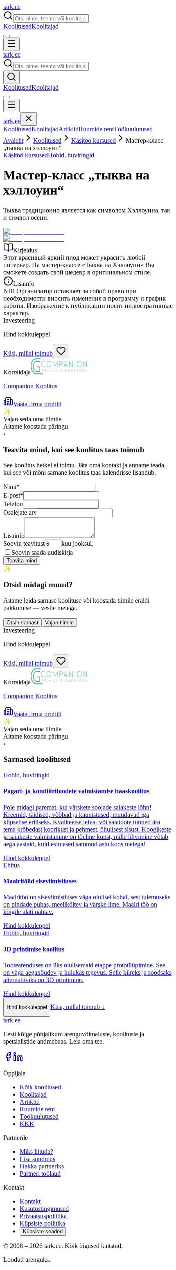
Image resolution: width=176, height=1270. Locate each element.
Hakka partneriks (42, 1166)
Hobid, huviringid (71, 155)
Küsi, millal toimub (28, 353)
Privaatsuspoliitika (43, 1215)
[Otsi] (11, 77)
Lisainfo (14, 535)
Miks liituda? (36, 1151)
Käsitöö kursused (93, 140)
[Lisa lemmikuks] (61, 351)
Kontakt (30, 1201)
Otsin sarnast (22, 623)
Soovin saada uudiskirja (42, 552)
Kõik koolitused (40, 1087)
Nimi (11, 486)
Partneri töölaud (40, 1173)
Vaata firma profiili (37, 403)
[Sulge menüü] (28, 119)
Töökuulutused (133, 129)
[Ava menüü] (11, 44)
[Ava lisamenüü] (6, 36)
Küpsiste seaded (43, 1231)
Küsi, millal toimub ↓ (77, 1006)
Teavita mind (22, 561)
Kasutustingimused (44, 1208)
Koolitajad (45, 26)
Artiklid (69, 129)
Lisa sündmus (37, 1158)
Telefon (13, 503)
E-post (13, 495)
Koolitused (17, 26)
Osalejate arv (20, 512)
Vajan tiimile (59, 623)
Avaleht (13, 140)
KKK (27, 1123)
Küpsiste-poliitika (42, 1223)
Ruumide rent (96, 129)
